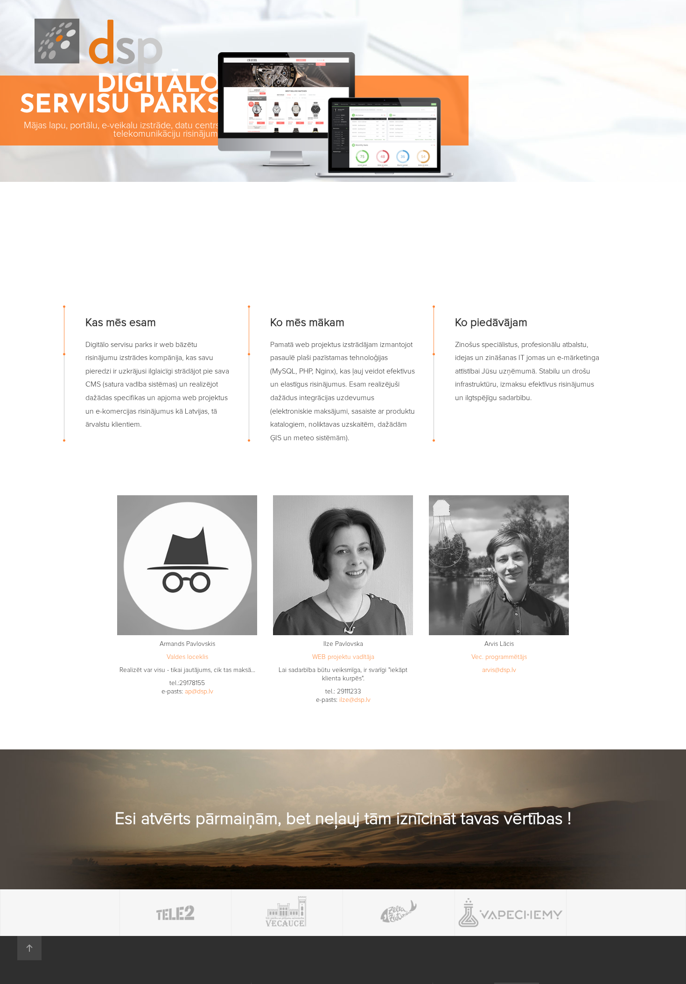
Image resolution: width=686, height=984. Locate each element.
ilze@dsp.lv (355, 700)
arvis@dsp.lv (499, 670)
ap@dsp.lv (199, 691)
